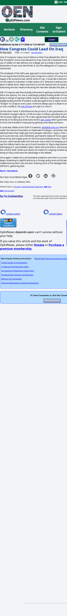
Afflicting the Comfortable (11, 279)
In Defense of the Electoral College (15, 267)
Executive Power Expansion (32, 187)
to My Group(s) (7, 191)
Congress (17, 187)
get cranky (46, 119)
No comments (36, 52)
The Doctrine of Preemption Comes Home (17, 271)
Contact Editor (55, 213)
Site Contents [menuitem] (42, 29)
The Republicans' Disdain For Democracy (17, 275)
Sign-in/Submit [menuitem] (59, 29)
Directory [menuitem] (26, 29)
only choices (26, 106)
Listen (51, 39)
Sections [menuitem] (9, 29)
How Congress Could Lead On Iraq (31, 48)
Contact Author (13, 213)
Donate (39, 245)
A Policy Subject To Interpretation (14, 263)
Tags (47, 187)
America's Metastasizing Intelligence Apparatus (20, 283)
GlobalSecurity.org (50, 127)
